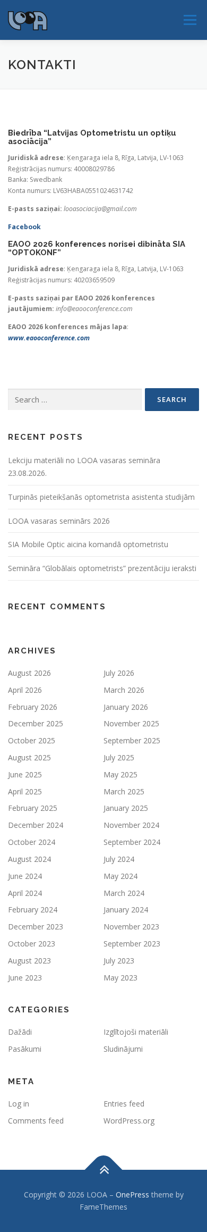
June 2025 (25, 774)
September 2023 (132, 943)
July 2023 (119, 961)
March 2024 (124, 893)
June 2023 (25, 978)
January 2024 (126, 909)
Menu (189, 19)
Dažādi (20, 1032)
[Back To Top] (104, 1169)
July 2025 (119, 757)
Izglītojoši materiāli (136, 1032)
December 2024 (35, 825)
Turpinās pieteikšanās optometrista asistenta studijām (101, 497)
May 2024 (120, 876)
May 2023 (120, 978)
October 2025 (31, 740)
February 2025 (32, 808)
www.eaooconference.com (49, 337)
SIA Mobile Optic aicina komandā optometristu (88, 544)
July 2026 (119, 673)
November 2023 (131, 926)
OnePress (132, 1194)
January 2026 (126, 707)
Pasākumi (24, 1049)
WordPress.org (129, 1121)
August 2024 (29, 859)
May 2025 (120, 774)
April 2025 (25, 791)
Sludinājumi (123, 1049)
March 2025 (124, 791)
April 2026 (25, 690)
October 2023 (31, 943)
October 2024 (31, 842)
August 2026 (29, 673)
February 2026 (32, 707)
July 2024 (119, 859)
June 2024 (25, 876)
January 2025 (126, 808)
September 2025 (132, 740)
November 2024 (131, 825)
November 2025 (131, 723)
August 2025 (29, 757)
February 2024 (32, 909)
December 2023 (35, 926)
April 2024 (25, 893)
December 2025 (35, 723)
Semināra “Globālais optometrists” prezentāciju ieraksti (102, 568)
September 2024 (132, 842)
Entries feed (124, 1104)
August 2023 (29, 961)
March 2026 (124, 690)
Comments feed (36, 1121)
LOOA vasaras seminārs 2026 (59, 521)
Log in (18, 1104)
